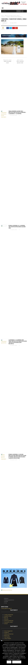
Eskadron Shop (7, 616)
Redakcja (5, 23)
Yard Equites (7, 637)
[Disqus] (14, 87)
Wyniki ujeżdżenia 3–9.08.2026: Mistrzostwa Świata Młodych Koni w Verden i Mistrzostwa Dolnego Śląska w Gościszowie (17, 456)
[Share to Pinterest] (13, 28)
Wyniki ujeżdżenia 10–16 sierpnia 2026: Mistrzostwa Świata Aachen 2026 (17, 227)
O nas (5, 603)
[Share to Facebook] (7, 28)
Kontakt (6, 601)
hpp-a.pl (6, 617)
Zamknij (9, 662)
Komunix (6, 619)
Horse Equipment (8, 631)
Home (2, 15)
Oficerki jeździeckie (8, 620)
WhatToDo (6, 635)
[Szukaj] (22, 11)
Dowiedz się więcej (16, 662)
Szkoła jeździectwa (8, 634)
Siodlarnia (6, 632)
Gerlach (6, 623)
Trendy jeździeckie (8, 614)
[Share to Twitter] (10, 28)
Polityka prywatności (9, 600)
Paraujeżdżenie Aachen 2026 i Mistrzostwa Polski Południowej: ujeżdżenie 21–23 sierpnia (17, 112)
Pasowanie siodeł (8, 622)
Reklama (6, 598)
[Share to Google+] (16, 28)
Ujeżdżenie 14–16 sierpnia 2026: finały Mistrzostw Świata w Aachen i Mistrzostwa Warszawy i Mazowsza (18, 341)
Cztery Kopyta (7, 638)
